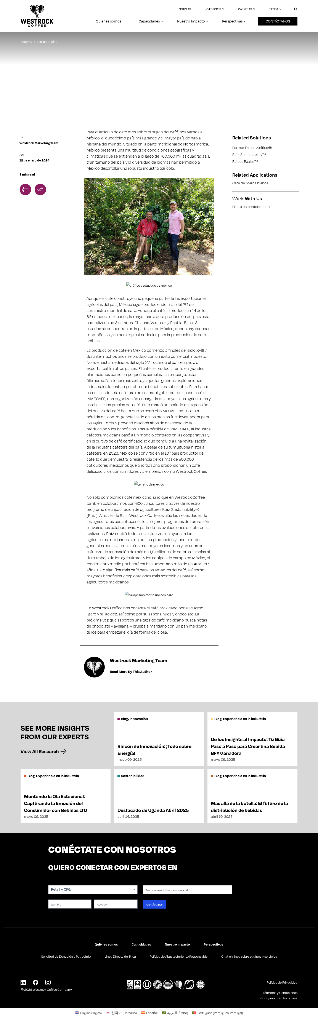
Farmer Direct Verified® (252, 147)
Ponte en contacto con (251, 206)
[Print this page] (25, 189)
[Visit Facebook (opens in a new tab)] (35, 982)
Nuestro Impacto (177, 944)
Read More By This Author (131, 671)
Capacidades (141, 944)
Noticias (185, 9)
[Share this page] (40, 189)
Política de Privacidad (282, 982)
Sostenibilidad (47, 41)
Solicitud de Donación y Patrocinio (66, 956)
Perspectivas (213, 944)
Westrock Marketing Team (38, 143)
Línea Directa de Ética (120, 956)
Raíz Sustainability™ (249, 154)
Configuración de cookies (278, 998)
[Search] (295, 9)
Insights (26, 41)
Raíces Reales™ (245, 161)
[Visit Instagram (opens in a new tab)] (48, 982)
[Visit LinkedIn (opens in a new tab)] (23, 982)
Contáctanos (278, 21)
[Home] (37, 16)
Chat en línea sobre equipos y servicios (249, 956)
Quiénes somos (106, 944)
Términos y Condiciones (280, 992)
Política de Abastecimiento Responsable (178, 956)
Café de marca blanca (250, 183)
